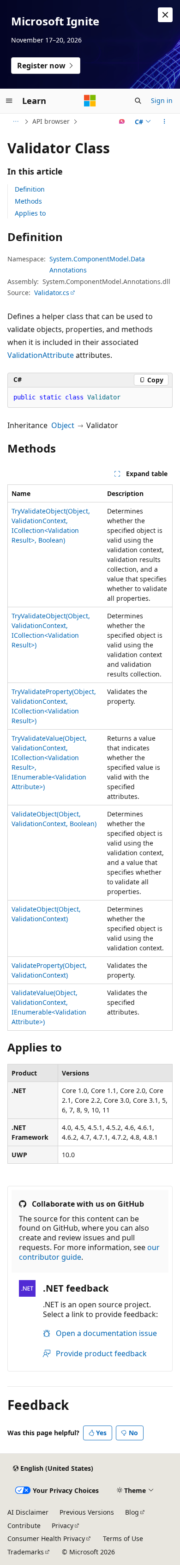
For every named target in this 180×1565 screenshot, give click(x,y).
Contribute (24, 1525)
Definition (30, 189)
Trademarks (25, 1551)
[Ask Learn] (122, 121)
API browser (51, 121)
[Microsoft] (90, 101)
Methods (28, 201)
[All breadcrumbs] (15, 121)
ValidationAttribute (40, 355)
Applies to (30, 213)
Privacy (62, 1525)
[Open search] (138, 100)
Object (62, 425)
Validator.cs (51, 292)
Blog (132, 1512)
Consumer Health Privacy (46, 1538)
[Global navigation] (9, 100)
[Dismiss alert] (165, 14)
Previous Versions (87, 1512)
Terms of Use (123, 1538)
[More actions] (164, 121)
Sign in (162, 100)
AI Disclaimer (27, 1512)
